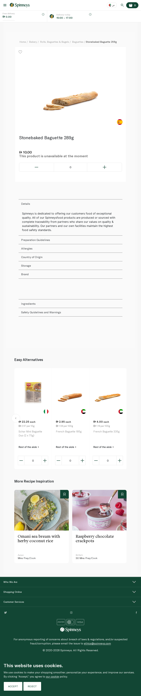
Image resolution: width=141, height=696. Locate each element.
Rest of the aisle (28, 446)
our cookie (52, 676)
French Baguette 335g (106, 431)
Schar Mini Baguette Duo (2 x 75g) (30, 433)
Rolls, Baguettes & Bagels (54, 41)
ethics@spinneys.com (97, 643)
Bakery (33, 41)
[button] (15, 419)
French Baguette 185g (69, 431)
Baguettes (77, 41)
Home (22, 41)
